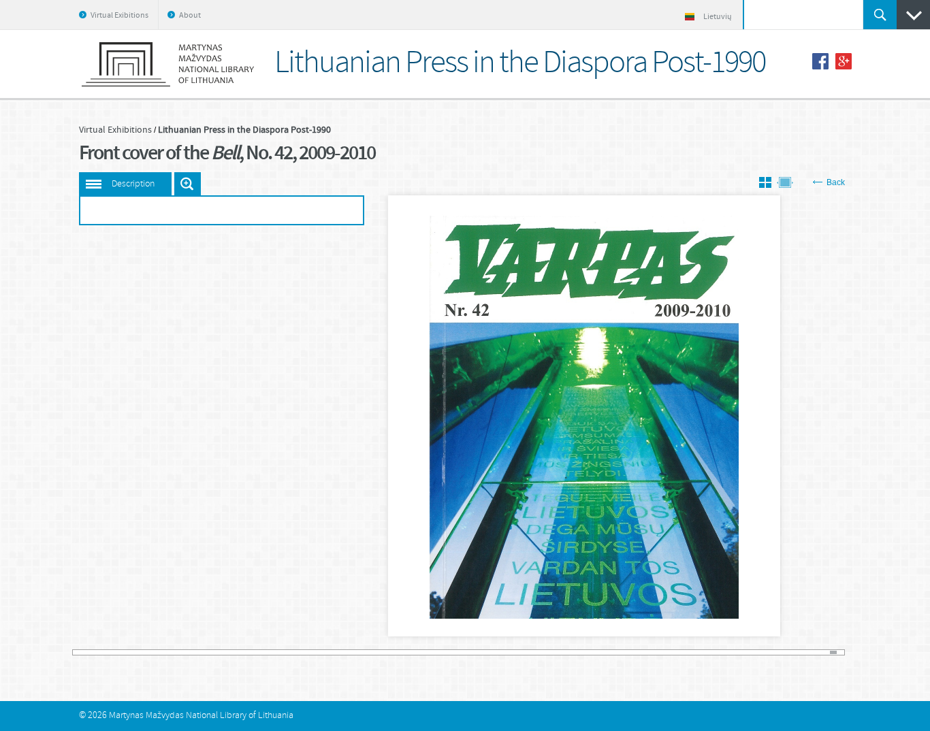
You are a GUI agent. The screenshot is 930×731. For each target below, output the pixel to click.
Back (836, 182)
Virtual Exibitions (119, 15)
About (190, 15)
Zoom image (187, 183)
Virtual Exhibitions (115, 130)
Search (880, 14)
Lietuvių (717, 17)
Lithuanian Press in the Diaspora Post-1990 (244, 130)
